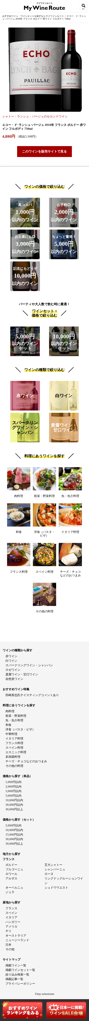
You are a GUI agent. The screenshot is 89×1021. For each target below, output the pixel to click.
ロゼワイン (12, 669)
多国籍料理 (12, 756)
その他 (9, 949)
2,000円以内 (13, 786)
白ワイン (11, 660)
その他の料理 (14, 766)
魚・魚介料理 (14, 720)
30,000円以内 (14, 804)
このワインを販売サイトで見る (44, 151)
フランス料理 (14, 743)
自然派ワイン (14, 679)
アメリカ (11, 926)
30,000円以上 (14, 809)
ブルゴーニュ (14, 869)
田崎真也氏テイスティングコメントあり (32, 695)
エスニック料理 (15, 752)
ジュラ (9, 892)
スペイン (11, 913)
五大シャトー (53, 864)
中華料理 (11, 734)
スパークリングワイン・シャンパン (29, 665)
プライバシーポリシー (20, 983)
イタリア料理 (14, 738)
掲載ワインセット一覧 (20, 970)
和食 (8, 725)
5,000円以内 (13, 795)
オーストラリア (15, 935)
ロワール (11, 874)
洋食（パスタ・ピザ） (20, 729)
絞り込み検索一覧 (17, 974)
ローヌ (48, 874)
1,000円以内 (13, 782)
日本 (8, 944)
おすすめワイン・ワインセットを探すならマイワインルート (33, 16)
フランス (11, 908)
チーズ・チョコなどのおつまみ (26, 761)
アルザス (11, 878)
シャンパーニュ (54, 869)
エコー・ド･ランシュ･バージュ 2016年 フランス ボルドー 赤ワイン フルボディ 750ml (44, 17)
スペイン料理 (14, 747)
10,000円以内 (14, 800)
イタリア (11, 917)
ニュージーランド (17, 940)
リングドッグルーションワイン (63, 881)
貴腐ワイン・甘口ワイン (21, 674)
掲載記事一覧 (14, 979)
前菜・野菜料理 (15, 715)
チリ (8, 931)
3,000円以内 (13, 791)
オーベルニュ (14, 887)
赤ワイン (11, 656)
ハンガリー (12, 922)
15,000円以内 (14, 834)
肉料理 (9, 711)
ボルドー (11, 864)
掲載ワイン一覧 (15, 965)
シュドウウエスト (56, 887)
